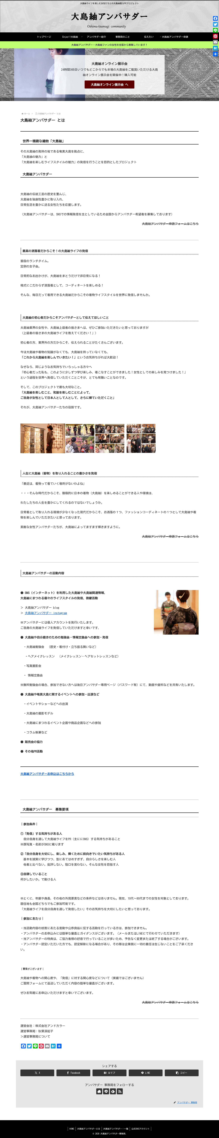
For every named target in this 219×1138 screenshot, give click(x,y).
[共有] (215, 54)
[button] (182, 1073)
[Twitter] (215, 24)
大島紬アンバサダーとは (88, 1129)
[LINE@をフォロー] (106, 1091)
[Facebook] (215, 18)
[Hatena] (215, 48)
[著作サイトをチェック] (99, 1091)
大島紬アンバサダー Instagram (46, 612)
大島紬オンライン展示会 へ (109, 84)
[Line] (215, 30)
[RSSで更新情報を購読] (120, 1091)
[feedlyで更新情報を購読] (113, 1091)
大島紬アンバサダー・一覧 (115, 1129)
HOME (71, 1129)
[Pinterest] (215, 36)
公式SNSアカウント (140, 1129)
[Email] (215, 42)
